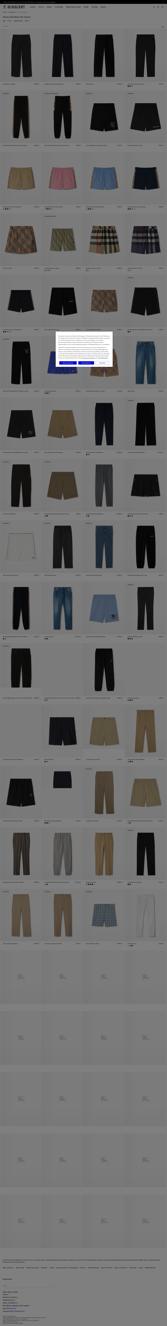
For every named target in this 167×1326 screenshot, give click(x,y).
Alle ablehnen (86, 363)
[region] (84, 349)
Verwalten (102, 363)
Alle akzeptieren (68, 363)
